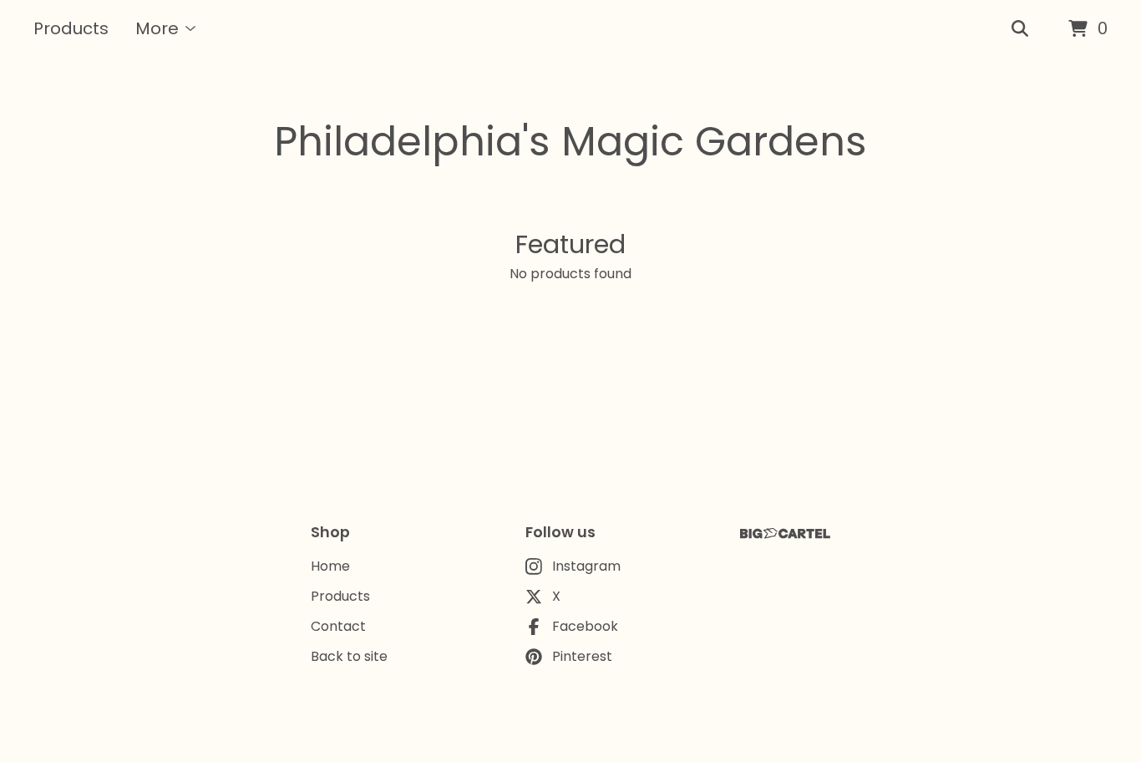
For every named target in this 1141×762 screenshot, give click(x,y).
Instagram (586, 566)
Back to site (349, 656)
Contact (338, 626)
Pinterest (582, 656)
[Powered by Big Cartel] (785, 533)
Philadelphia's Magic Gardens (570, 142)
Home (330, 566)
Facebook (585, 626)
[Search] (1020, 29)
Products (71, 28)
